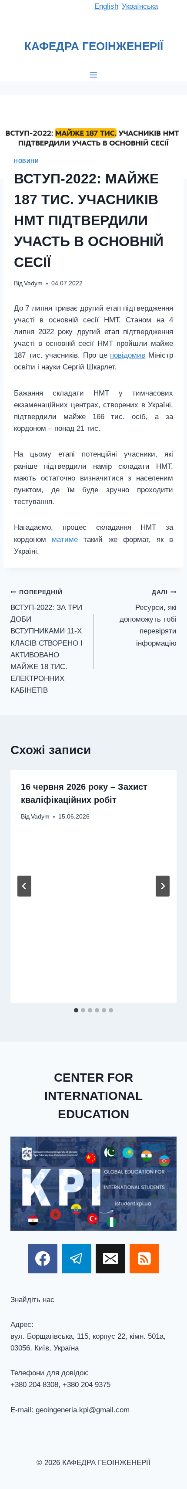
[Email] (110, 1258)
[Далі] (163, 886)
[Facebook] (42, 1258)
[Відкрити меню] (94, 74)
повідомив (127, 355)
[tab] (76, 1010)
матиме (65, 539)
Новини (26, 161)
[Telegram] (76, 1258)
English (106, 6)
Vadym (33, 283)
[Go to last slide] (24, 886)
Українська (140, 6)
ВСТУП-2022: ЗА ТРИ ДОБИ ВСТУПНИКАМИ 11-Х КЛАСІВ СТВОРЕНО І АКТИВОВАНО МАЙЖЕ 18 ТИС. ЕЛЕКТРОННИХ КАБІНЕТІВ (46, 641)
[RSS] (144, 1258)
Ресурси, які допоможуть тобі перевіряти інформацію (148, 618)
